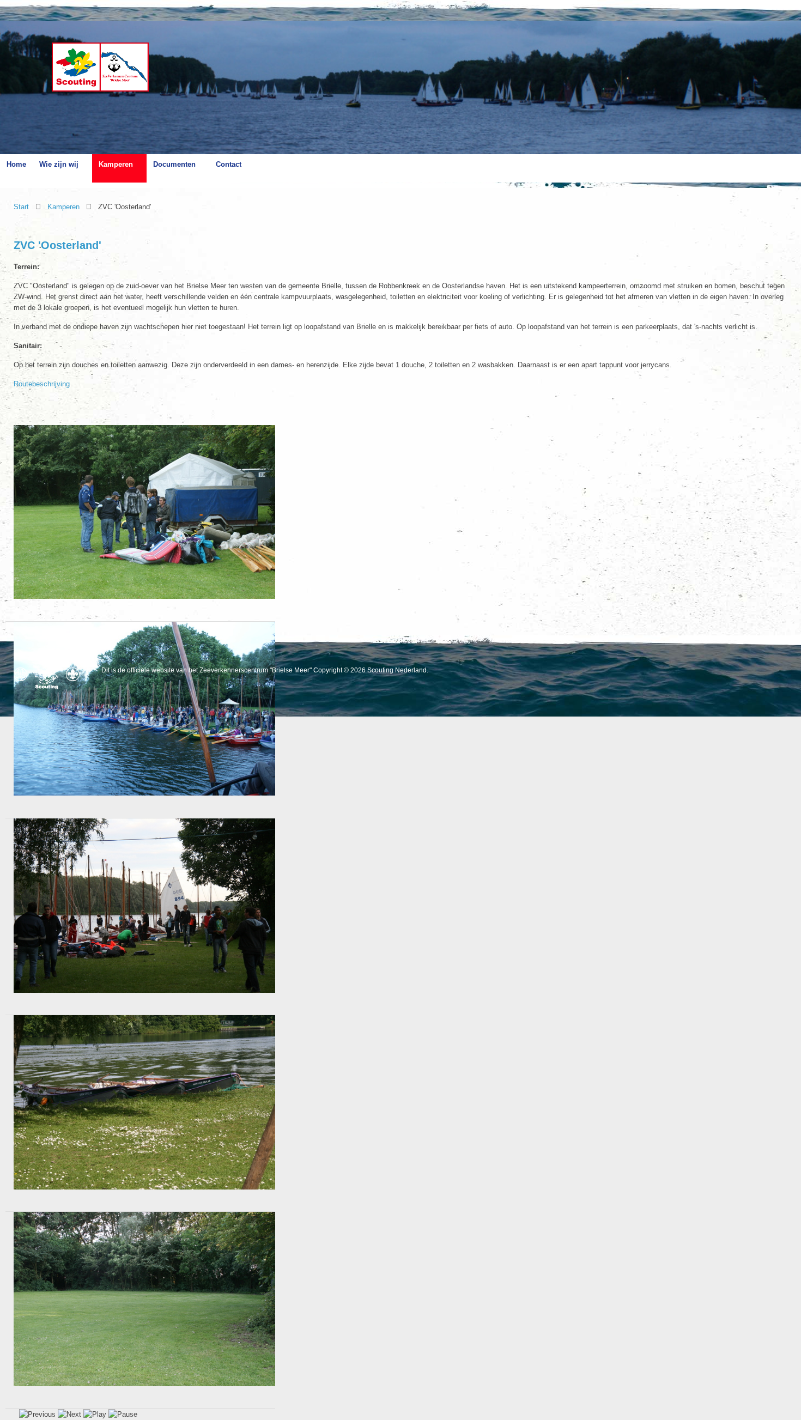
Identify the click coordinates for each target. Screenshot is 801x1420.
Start (21, 207)
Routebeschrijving (42, 384)
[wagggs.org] (23, 674)
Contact (228, 164)
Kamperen (116, 164)
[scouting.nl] (49, 678)
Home (16, 164)
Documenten (174, 164)
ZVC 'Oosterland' (57, 245)
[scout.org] (75, 674)
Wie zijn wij (58, 164)
